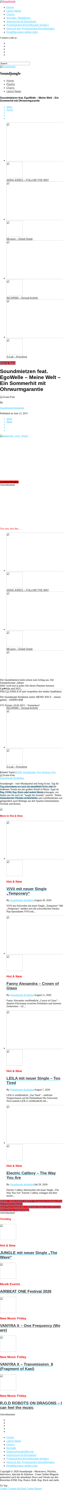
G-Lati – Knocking (16, 356)
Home (10, 7)
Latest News (13, 11)
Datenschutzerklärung (20, 1451)
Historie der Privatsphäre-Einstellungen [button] (30, 28)
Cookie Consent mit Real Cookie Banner (21, 1488)
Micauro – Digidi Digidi (19, 239)
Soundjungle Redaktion (12, 408)
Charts (10, 14)
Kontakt (11, 1448)
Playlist (10, 84)
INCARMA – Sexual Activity (22, 297)
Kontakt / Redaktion (18, 18)
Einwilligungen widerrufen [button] (22, 32)
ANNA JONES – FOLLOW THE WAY (27, 180)
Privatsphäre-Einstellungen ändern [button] (27, 25)
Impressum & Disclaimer (21, 21)
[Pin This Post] (34, 115)
